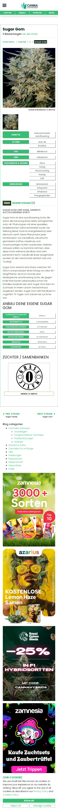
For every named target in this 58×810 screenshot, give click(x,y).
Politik (11, 468)
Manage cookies (42, 805)
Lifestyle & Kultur (17, 445)
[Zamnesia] (29, 509)
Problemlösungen (23, 438)
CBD (10, 452)
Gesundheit (14, 465)
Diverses (18, 441)
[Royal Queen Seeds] (29, 663)
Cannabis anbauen (19, 428)
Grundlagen (20, 431)
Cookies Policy (10, 794)
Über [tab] (7, 203)
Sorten (22, 42)
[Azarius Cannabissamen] (29, 586)
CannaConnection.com (29, 5)
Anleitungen (15, 455)
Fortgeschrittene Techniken (29, 435)
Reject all (16, 805)
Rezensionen (15, 458)
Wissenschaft (15, 462)
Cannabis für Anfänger (21, 448)
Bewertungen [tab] (23, 203)
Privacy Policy (40, 791)
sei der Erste (30, 34)
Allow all (29, 800)
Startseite (8, 42)
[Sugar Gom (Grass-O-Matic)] (29, 77)
